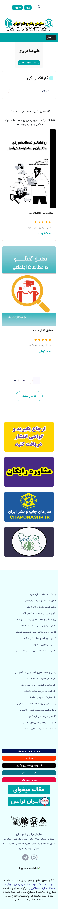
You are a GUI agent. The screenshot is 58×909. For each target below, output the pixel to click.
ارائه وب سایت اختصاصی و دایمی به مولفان (36, 651)
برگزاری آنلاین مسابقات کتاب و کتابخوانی (37, 710)
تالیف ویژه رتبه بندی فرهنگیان (42, 716)
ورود (28, 7)
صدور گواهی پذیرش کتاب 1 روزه (41, 607)
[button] (51, 37)
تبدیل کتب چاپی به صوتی (44, 644)
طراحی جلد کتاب (29, 772)
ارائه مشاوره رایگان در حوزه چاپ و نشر (38, 685)
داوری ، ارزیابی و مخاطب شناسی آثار (39, 613)
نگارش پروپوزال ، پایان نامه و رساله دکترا (38, 625)
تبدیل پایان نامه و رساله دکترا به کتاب (39, 638)
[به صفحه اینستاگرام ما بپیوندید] (34, 857)
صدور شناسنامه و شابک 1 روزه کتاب (40, 600)
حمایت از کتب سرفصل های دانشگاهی (39, 729)
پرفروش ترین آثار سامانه (29, 751)
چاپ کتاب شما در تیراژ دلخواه (43, 594)
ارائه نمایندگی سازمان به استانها (42, 697)
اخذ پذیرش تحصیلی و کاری (29, 765)
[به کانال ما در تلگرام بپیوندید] (25, 857)
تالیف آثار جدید (29, 758)
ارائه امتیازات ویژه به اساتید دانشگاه (40, 691)
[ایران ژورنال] (29, 437)
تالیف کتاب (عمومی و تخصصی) (41, 678)
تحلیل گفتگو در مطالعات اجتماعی (35, 331)
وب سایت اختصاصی (29, 62)
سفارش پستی (45, 227)
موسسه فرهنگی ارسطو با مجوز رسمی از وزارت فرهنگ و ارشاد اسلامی (30, 886)
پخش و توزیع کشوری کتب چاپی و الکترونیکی (35, 672)
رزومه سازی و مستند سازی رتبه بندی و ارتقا (36, 619)
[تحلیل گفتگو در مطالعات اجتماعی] (29, 286)
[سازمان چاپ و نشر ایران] (29, 472)
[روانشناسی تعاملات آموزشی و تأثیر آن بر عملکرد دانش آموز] (29, 168)
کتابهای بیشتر (29, 396)
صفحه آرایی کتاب (29, 780)
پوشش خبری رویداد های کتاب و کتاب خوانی (36, 703)
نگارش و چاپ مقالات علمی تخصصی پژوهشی (35, 632)
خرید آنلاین (32, 227)
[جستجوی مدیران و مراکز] (39, 6)
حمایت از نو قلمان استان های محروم (39, 722)
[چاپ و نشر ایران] (29, 24)
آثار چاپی (45, 90)
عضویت (17, 7)
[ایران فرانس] (29, 801)
